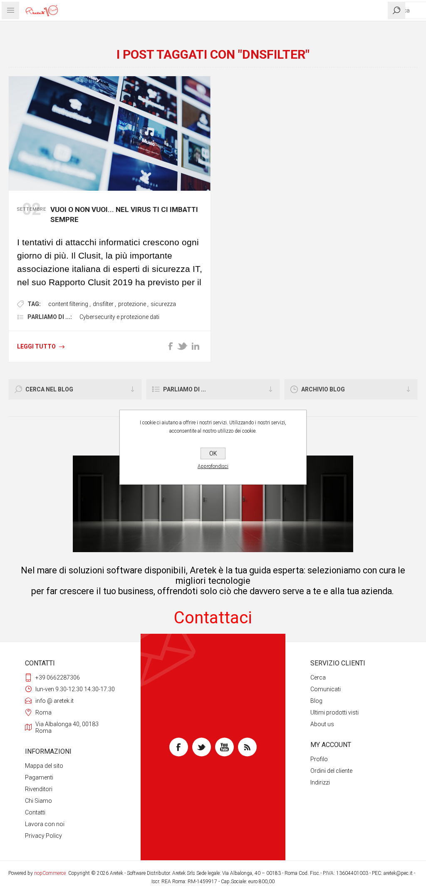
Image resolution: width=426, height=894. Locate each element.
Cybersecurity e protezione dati (119, 317)
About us (322, 724)
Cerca (318, 677)
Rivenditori (38, 789)
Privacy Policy (43, 835)
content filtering (68, 304)
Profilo (319, 759)
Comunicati (325, 689)
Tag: (34, 304)
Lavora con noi (44, 824)
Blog (316, 700)
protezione (132, 304)
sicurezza (163, 304)
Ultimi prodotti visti (334, 712)
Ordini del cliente (331, 770)
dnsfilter (103, 304)
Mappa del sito (44, 765)
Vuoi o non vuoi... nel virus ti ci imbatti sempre (124, 214)
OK (213, 453)
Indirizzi (320, 782)
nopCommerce (50, 873)
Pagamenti (39, 777)
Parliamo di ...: (49, 317)
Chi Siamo (38, 800)
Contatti (35, 812)
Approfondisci (213, 466)
